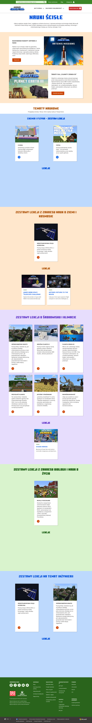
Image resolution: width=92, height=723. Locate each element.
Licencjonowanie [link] (63, 688)
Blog (62, 2)
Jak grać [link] (60, 710)
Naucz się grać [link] (49, 689)
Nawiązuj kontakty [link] (74, 699)
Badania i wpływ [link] (50, 694)
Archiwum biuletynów (38, 693)
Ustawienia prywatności (22, 719)
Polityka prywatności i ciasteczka (63, 719)
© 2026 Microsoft (47, 721)
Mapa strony (36, 696)
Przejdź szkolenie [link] (50, 687)
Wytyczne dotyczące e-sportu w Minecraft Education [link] (19, 704)
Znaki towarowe (29, 721)
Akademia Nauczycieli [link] (51, 697)
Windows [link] (74, 684)
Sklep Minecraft (36, 691)
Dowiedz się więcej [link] (58, 93)
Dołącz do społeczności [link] (51, 692)
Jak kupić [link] (61, 685)
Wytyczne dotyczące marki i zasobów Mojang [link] (18, 701)
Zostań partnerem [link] (76, 702)
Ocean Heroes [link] (41, 447)
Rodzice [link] (61, 699)
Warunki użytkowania (20, 721)
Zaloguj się (69, 2)
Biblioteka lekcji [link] (49, 684)
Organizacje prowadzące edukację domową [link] (64, 706)
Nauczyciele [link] (49, 682)
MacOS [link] (73, 689)
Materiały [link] (36, 682)
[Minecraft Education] (17, 8)
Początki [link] (61, 701)
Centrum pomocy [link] (76, 705)
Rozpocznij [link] (16, 60)
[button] (9, 719)
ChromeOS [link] (74, 687)
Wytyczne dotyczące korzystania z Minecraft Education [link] (20, 702)
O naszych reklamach (38, 721)
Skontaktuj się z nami (51, 719)
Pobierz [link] (74, 682)
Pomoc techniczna (52, 2)
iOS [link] (72, 692)
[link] (75, 8)
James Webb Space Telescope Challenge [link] (31, 293)
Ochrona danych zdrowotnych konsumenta (37, 719)
